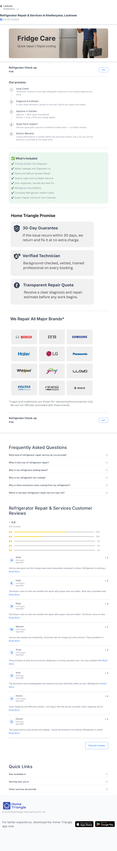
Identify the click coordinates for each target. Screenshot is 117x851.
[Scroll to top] (104, 409)
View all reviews (96, 745)
